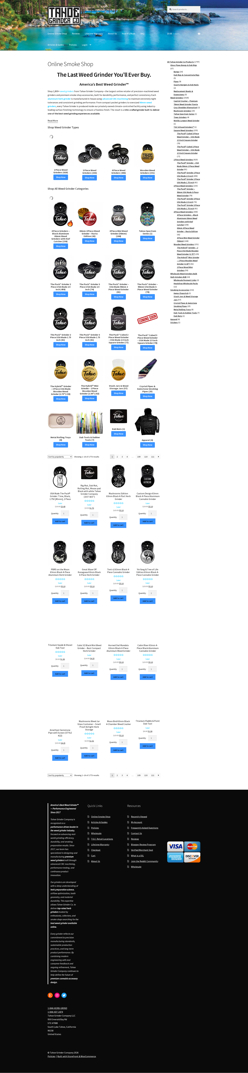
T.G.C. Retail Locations (102, 838)
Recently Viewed (139, 816)
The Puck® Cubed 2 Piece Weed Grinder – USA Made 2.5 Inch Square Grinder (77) (118, 338)
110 (145, 456)
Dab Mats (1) (118, 429)
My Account (136, 822)
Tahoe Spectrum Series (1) (147, 232)
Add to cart (60, 521)
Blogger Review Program (143, 844)
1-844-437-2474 (55, 1011)
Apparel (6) (147, 440)
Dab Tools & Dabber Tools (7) (89, 438)
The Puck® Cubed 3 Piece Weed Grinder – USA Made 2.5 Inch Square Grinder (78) (147, 339)
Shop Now (60, 177)
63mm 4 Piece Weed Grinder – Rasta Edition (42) (90, 233)
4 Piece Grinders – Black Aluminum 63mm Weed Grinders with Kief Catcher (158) (60, 236)
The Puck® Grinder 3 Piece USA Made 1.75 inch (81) (89, 337)
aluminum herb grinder (59, 98)
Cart (93, 855)
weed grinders (67, 91)
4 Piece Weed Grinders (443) (118, 171)
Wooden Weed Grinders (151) (147, 171)
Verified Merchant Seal (142, 850)
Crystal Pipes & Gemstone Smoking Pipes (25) (147, 389)
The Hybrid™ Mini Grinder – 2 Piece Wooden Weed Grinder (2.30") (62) (89, 389)
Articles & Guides (56, 44)
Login (84, 44)
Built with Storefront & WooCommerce (76, 1056)
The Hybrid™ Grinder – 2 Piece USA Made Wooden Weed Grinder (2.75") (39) (60, 390)
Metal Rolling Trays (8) (61, 438)
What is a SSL (137, 855)
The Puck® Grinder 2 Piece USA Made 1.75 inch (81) (60, 337)
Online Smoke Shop (57, 33)
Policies (73, 44)
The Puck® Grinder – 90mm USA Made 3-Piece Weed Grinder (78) (147, 288)
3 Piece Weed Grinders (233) (89, 171)
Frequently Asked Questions (144, 827)
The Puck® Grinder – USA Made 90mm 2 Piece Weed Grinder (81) (118, 288)
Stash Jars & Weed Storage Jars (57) (118, 387)
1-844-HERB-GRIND (57, 1008)
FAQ (142, 33)
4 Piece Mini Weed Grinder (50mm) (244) (119, 233)
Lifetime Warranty (94, 33)
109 (138, 456)
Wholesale (96, 833)
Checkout (95, 850)
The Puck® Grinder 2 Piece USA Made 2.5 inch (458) (60, 287)
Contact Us (136, 833)
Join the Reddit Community (144, 861)
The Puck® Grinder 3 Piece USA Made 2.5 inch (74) (89, 287)
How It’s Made (128, 33)
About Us (112, 33)
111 (152, 456)
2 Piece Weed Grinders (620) (60, 171)
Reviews (76, 33)
